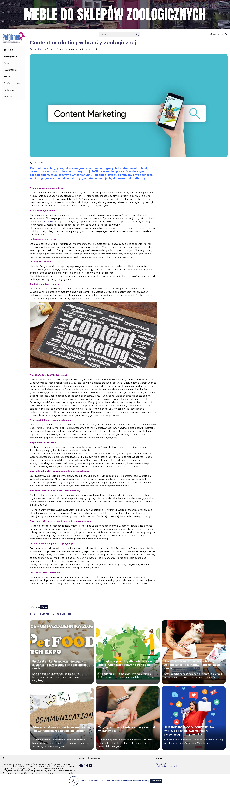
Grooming (9, 63)
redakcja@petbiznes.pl (166, 766)
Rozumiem (156, 781)
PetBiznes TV (11, 90)
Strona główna (37, 49)
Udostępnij (39, 163)
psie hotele (48, 221)
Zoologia (8, 49)
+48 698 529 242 (163, 764)
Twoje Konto (217, 34)
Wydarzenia (10, 70)
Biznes (7, 76)
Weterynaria (10, 56)
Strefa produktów (13, 83)
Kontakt (8, 96)
